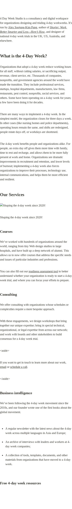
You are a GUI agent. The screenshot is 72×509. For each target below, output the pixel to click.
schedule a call (18, 366)
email (3, 366)
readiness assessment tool (43, 271)
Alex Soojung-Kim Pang (22, 27)
